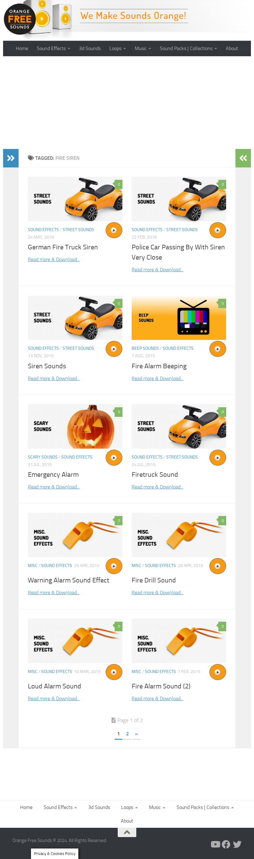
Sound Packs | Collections (186, 48)
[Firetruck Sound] (179, 426)
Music (141, 48)
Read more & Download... (54, 259)
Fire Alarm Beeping (159, 366)
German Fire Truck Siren (63, 247)
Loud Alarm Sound (54, 686)
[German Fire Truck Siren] (75, 199)
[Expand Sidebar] (11, 158)
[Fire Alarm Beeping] (179, 318)
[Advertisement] (127, 102)
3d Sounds (90, 48)
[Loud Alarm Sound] (75, 641)
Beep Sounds (145, 348)
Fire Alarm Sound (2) (161, 686)
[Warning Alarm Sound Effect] (75, 535)
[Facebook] (226, 844)
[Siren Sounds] (75, 318)
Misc (32, 565)
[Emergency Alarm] (75, 426)
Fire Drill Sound (154, 580)
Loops (115, 48)
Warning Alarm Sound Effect (68, 580)
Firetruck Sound (155, 475)
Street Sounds (78, 229)
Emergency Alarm (53, 475)
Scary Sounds (43, 457)
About (232, 48)
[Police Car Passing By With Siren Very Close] (179, 199)
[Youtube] (215, 844)
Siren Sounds (47, 366)
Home (22, 48)
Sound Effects (51, 48)
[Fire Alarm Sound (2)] (179, 641)
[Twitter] (237, 844)
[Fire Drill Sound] (179, 535)
